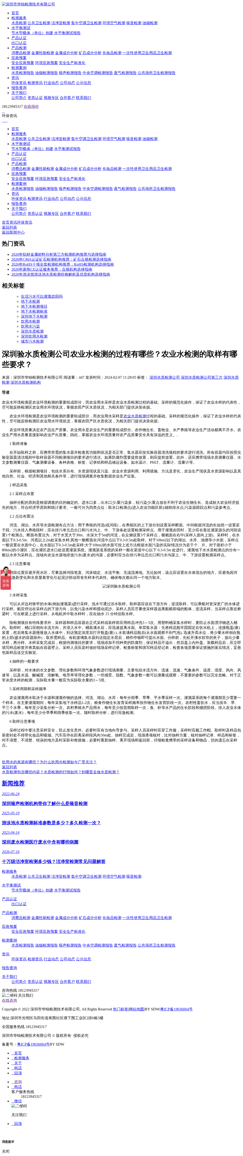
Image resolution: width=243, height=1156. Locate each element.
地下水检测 (30, 301)
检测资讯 (35, 83)
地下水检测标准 (34, 311)
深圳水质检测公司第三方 (202, 377)
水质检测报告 (22, 73)
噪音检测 (133, 23)
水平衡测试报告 (67, 33)
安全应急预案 (22, 63)
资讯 (15, 78)
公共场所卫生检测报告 (157, 73)
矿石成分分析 (90, 53)
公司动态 (67, 83)
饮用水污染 (30, 326)
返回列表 (9, 227)
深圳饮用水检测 (34, 336)
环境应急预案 (46, 63)
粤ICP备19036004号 (176, 1009)
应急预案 (19, 58)
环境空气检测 (114, 23)
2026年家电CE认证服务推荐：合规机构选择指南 (51, 269)
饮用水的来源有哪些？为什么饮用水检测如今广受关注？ (49, 762)
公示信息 (83, 83)
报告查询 (19, 88)
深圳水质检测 (32, 331)
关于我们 (19, 93)
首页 (15, 13)
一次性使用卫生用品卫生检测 (147, 53)
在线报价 (31, 106)
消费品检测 (20, 53)
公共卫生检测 (39, 23)
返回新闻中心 (13, 232)
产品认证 (19, 38)
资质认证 (35, 98)
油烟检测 (150, 23)
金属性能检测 (42, 53)
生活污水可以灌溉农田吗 (42, 296)
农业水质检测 (134, 416)
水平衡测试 (20, 28)
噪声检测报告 (70, 73)
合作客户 (67, 98)
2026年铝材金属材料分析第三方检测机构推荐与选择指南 (58, 254)
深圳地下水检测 (34, 316)
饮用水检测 (30, 321)
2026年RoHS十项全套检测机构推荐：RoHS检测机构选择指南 (62, 264)
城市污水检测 (32, 341)
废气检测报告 (125, 73)
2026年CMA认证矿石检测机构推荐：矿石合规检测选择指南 (61, 259)
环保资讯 (19, 83)
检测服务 (19, 18)
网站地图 (136, 1009)
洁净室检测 (60, 23)
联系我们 (83, 98)
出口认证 (19, 43)
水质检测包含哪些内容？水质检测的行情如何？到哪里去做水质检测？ (61, 772)
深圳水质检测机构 (25, 382)
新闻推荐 (13, 783)
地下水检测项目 (34, 306)
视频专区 (51, 98)
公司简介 (19, 98)
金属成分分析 (66, 53)
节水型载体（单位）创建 (32, 33)
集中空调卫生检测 (86, 23)
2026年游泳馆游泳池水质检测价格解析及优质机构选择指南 (60, 274)
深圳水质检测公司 (165, 377)
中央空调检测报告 (98, 73)
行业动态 (51, 83)
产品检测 (19, 48)
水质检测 (19, 23)
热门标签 (120, 1009)
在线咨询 (9, 1000)
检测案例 (19, 68)
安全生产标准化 (72, 63)
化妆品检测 (112, 53)
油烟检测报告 (46, 73)
